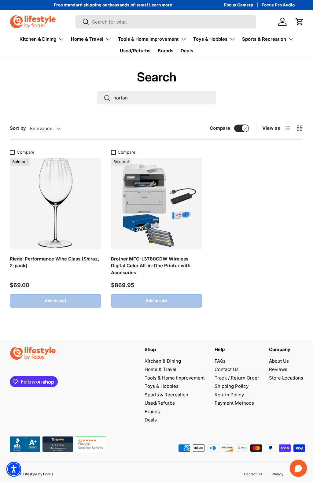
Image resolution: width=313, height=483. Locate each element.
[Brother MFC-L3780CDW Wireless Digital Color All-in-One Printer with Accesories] (156, 203)
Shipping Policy (232, 386)
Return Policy (229, 395)
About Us (279, 361)
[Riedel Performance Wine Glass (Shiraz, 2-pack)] (55, 203)
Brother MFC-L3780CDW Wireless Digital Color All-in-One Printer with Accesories (150, 265)
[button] (299, 21)
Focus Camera (238, 4)
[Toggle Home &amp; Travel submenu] (108, 39)
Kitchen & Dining (38, 39)
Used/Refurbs (135, 51)
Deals (187, 51)
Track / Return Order (237, 378)
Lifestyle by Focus (38, 474)
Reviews (278, 369)
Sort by (18, 128)
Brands (165, 51)
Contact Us (227, 369)
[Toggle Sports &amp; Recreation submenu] (291, 39)
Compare (220, 128)
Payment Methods (234, 403)
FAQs (220, 361)
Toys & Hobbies (210, 39)
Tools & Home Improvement (148, 39)
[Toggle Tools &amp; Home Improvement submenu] (183, 39)
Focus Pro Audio (278, 4)
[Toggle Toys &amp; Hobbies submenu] (232, 39)
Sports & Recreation (264, 39)
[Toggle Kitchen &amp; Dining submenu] (61, 39)
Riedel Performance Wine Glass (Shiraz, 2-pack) (54, 262)
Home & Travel (87, 39)
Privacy (277, 474)
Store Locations (286, 378)
